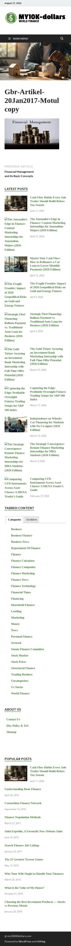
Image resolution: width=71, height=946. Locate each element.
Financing (17, 598)
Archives (31, 519)
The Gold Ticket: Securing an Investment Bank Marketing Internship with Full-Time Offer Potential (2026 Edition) (46, 356)
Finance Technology (23, 586)
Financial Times (21, 592)
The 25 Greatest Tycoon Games (24, 859)
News (14, 630)
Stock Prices (18, 661)
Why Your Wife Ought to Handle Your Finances (34, 873)
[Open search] (62, 38)
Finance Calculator (23, 560)
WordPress (25, 941)
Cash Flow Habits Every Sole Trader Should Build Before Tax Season (48, 201)
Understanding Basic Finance (23, 789)
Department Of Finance (25, 548)
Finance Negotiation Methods (23, 817)
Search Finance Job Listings (22, 845)
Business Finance (21, 535)
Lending (16, 611)
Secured (16, 642)
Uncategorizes (19, 680)
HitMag (41, 941)
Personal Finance (21, 636)
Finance (16, 554)
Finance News (19, 579)
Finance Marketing (23, 573)
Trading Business (21, 674)
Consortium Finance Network (23, 803)
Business (16, 529)
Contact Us (13, 719)
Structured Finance (23, 668)
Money (15, 623)
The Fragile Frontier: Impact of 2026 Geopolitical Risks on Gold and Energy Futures (48, 287)
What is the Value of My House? (24, 887)
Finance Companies (23, 567)
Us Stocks (17, 687)
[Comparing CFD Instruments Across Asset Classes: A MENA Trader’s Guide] (16, 479)
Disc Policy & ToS (17, 725)
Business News (20, 541)
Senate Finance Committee (27, 649)
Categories (14, 519)
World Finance (20, 693)
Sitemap (11, 732)
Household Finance (23, 604)
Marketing (17, 617)
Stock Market (19, 655)
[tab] (14, 519)
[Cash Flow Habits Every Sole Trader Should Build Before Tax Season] (16, 197)
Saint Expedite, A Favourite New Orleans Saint (33, 831)
